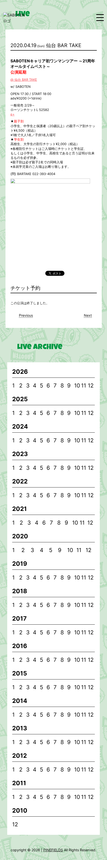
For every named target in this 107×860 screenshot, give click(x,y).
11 (83, 385)
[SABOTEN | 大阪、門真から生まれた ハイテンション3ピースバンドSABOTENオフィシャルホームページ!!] (15, 18)
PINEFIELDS (53, 850)
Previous (26, 315)
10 (77, 385)
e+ (12, 114)
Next (88, 315)
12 (91, 385)
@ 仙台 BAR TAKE (23, 80)
